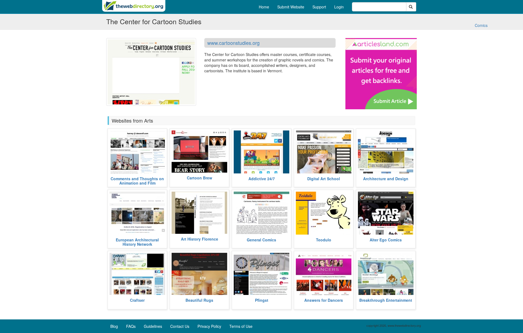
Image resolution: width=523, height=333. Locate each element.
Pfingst (261, 300)
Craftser (137, 300)
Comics (481, 25)
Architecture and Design (385, 178)
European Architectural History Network (137, 242)
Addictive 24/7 (261, 178)
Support (319, 7)
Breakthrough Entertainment (385, 300)
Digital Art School (323, 178)
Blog (114, 326)
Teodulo (323, 239)
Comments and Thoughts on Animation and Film (137, 180)
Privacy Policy (209, 326)
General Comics (261, 239)
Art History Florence (199, 239)
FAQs (131, 326)
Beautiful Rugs (199, 300)
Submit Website (290, 7)
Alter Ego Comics (386, 239)
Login (339, 7)
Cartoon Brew (199, 177)
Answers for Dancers (323, 300)
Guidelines (153, 326)
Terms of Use (241, 326)
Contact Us (179, 326)
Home (264, 7)
